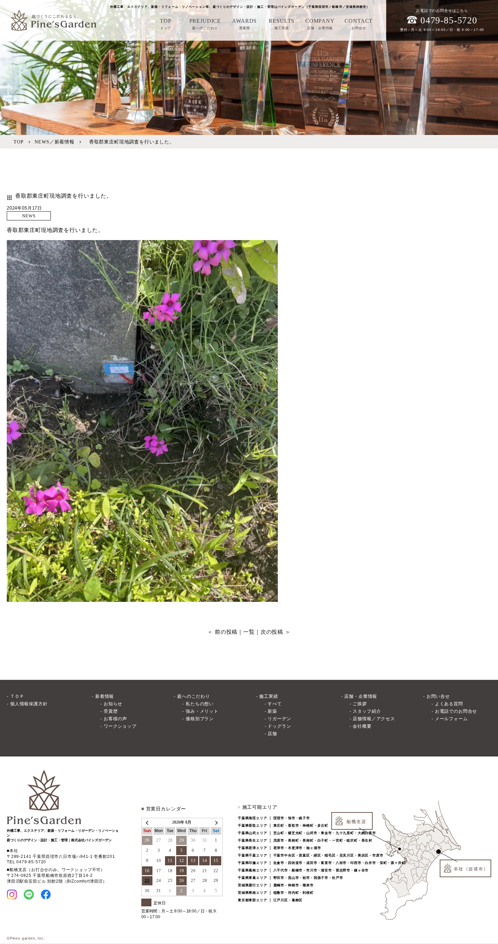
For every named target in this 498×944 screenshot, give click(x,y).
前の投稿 (226, 632)
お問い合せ (438, 696)
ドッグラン (279, 726)
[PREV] (148, 822)
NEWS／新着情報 (55, 141)
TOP (19, 141)
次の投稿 (272, 632)
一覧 (249, 632)
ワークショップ (120, 726)
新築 (272, 711)
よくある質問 (449, 703)
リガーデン (279, 718)
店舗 (272, 733)
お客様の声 (115, 718)
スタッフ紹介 (367, 711)
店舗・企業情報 (360, 696)
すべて (275, 703)
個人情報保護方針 (29, 703)
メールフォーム (451, 718)
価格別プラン (200, 718)
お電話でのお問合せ (456, 711)
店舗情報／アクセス (374, 718)
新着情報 (104, 696)
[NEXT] (215, 822)
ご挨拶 (360, 703)
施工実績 (268, 696)
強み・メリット (202, 711)
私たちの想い (200, 703)
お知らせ (113, 703)
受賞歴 (111, 711)
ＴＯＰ (17, 696)
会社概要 (362, 726)
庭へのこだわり (193, 696)
